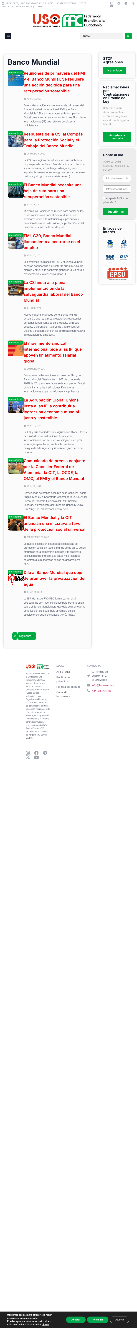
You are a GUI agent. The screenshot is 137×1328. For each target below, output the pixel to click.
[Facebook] (118, 3)
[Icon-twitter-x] (133, 3)
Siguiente (25, 636)
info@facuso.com (103, 685)
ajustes (45, 1324)
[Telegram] (126, 3)
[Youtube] (111, 6)
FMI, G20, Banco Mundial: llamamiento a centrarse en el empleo (52, 241)
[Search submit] (128, 36)
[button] (8, 36)
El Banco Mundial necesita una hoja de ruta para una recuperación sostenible (53, 191)
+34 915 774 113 (101, 690)
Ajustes (119, 1319)
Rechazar (97, 1319)
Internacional (15, 72)
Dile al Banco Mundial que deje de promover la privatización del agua (54, 578)
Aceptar (75, 1319)
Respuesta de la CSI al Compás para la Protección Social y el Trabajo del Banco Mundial (53, 140)
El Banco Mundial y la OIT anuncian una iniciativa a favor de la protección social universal (54, 523)
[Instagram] (111, 3)
